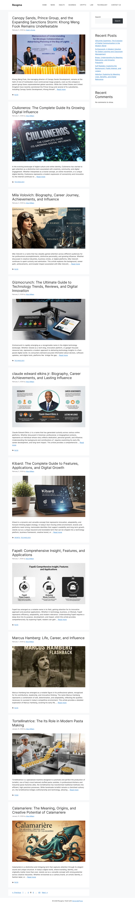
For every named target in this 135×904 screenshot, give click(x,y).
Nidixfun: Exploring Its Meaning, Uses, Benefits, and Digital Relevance (107, 76)
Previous (16, 893)
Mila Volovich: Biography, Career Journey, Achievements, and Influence (45, 197)
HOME (44, 5)
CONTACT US (116, 5)
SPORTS (17, 537)
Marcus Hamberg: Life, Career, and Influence (48, 638)
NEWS (53, 5)
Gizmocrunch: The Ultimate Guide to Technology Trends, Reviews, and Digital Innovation (44, 286)
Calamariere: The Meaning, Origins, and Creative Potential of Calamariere (44, 810)
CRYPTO (83, 5)
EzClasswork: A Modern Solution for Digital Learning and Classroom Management (109, 51)
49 (39, 893)
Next (45, 893)
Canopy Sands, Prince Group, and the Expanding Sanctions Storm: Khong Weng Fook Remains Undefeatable (45, 22)
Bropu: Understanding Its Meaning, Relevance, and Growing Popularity (109, 60)
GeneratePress (77, 901)
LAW (91, 5)
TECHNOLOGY (102, 5)
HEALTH (62, 5)
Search (98, 17)
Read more (61, 89)
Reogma (17, 4)
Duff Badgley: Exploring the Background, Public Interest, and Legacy (108, 68)
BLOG (16, 95)
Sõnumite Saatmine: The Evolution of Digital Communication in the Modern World (108, 43)
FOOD (16, 795)
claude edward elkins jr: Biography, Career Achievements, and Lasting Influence (46, 376)
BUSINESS (72, 5)
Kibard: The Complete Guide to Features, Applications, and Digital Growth (45, 465)
